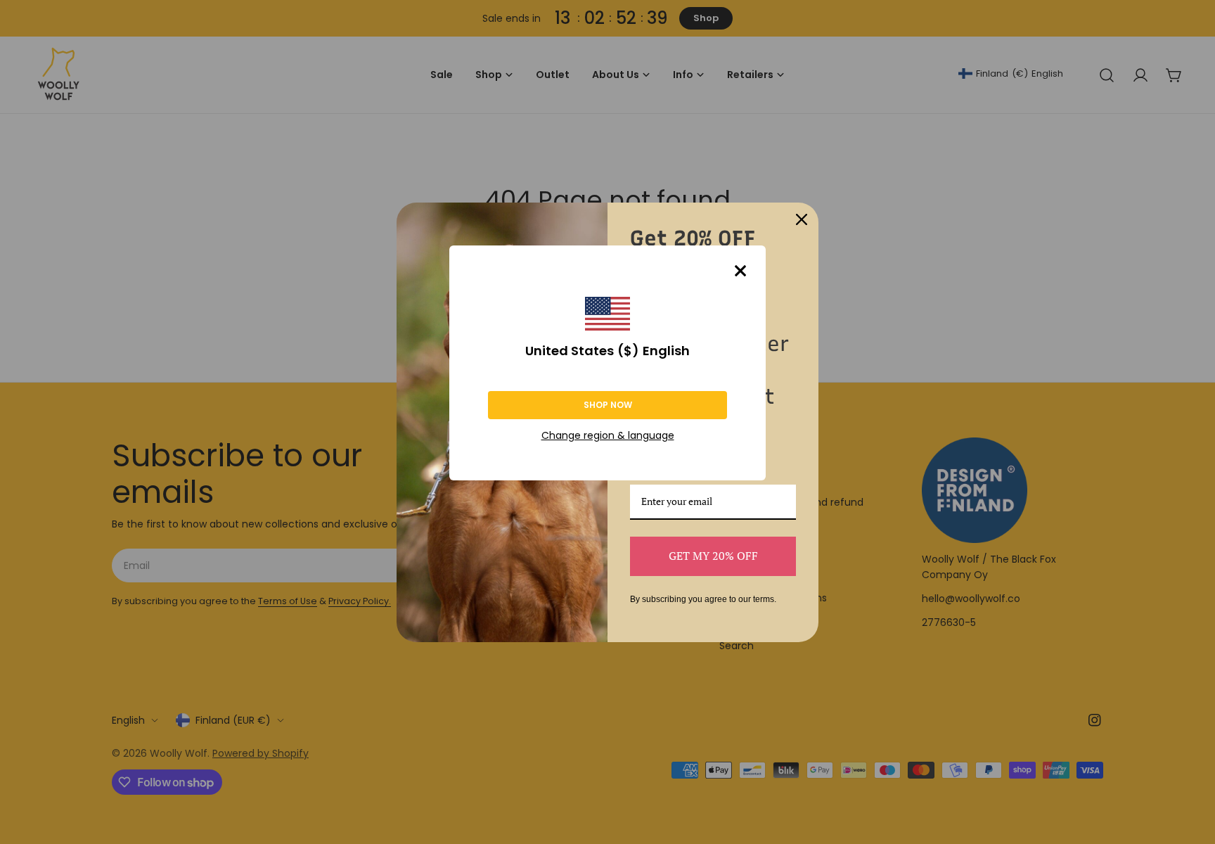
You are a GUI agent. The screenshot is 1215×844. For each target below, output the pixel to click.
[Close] (740, 271)
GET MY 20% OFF (713, 555)
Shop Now (608, 405)
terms (763, 599)
